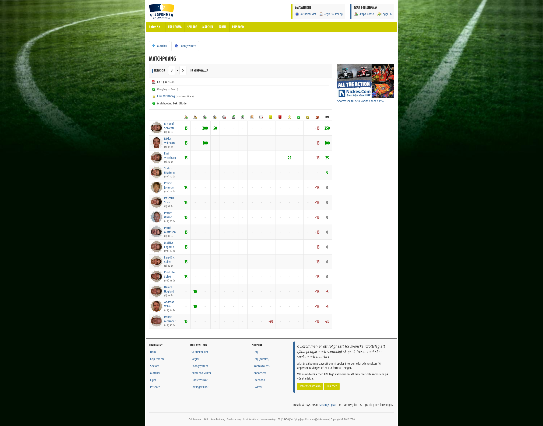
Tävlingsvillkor (200, 387)
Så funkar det (308, 14)
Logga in (386, 14)
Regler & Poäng (333, 14)
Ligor (153, 380)
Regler (195, 359)
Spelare (154, 366)
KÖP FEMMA (175, 26)
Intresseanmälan (310, 386)
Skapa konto (366, 14)
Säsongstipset (327, 405)
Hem (153, 352)
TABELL (223, 26)
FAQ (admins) (261, 359)
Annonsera (259, 373)
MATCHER (207, 26)
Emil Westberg (166, 96)
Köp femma (157, 359)
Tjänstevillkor (200, 380)
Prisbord (155, 387)
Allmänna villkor (201, 373)
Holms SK (154, 26)
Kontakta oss (261, 366)
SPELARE (192, 26)
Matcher (161, 46)
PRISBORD (238, 26)
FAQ (255, 352)
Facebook (259, 380)
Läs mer (332, 386)
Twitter (257, 387)
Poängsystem (187, 46)
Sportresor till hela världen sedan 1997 (361, 101)
